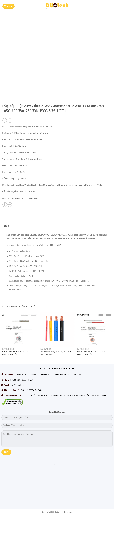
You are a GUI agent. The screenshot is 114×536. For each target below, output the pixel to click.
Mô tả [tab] (6, 226)
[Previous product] (10, 120)
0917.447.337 (14, 380)
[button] (8, 6)
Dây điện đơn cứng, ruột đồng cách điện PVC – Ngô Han (55, 353)
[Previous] (2, 337)
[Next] (112, 337)
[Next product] (4, 120)
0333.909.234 (27, 380)
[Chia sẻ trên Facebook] (4, 204)
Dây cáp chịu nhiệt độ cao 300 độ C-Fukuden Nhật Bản (16, 353)
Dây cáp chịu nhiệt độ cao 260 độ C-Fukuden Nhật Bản (91, 353)
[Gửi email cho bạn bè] (9, 204)
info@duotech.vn (17, 385)
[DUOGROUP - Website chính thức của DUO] (57, 6)
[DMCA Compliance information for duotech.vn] (12, 402)
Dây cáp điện (16, 198)
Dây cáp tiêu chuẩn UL (30, 198)
